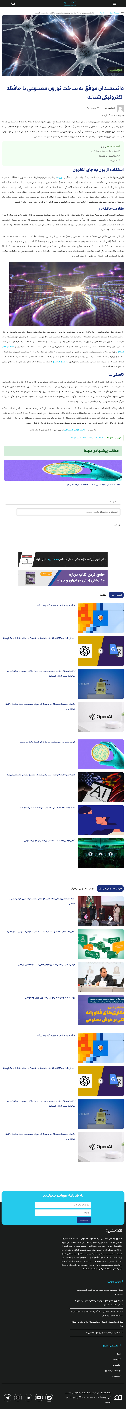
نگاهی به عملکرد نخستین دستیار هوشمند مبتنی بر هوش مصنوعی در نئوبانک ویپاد (39, 931)
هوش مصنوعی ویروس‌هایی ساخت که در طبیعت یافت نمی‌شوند (92, 484)
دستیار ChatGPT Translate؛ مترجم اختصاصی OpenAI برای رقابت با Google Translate (39, 638)
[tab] (116, 595)
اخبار (102, 12)
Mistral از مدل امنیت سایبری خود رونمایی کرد (56, 605)
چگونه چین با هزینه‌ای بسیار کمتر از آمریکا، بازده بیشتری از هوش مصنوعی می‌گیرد (41, 774)
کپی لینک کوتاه (114, 437)
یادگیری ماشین (60, 361)
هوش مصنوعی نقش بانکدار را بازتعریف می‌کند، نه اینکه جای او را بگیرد (46, 964)
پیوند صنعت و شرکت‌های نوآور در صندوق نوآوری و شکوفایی (50, 997)
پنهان (103, 146)
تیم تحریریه (110, 108)
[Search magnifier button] (12, 3)
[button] (114, 3)
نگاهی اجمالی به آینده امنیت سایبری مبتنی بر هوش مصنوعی (49, 840)
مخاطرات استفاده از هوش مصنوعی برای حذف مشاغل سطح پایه (47, 807)
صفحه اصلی (114, 12)
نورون (60, 177)
